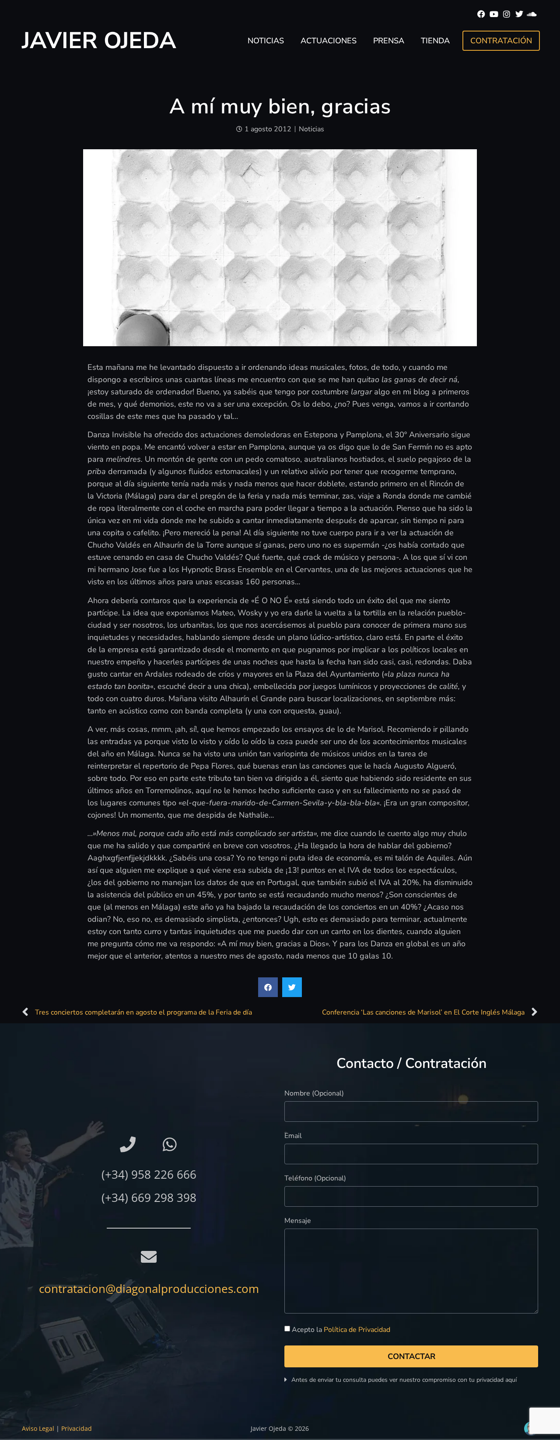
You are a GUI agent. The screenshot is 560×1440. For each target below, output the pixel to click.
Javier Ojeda (99, 40)
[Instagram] (506, 14)
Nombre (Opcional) (314, 1094)
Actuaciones (329, 40)
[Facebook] (481, 14)
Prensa (388, 40)
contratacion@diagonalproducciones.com (149, 1288)
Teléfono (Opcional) (315, 1179)
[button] (268, 987)
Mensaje (297, 1221)
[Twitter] (519, 14)
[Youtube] (494, 14)
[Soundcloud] (531, 14)
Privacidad (76, 1428)
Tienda (435, 40)
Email (293, 1136)
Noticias (266, 40)
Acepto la (341, 1330)
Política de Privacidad (357, 1330)
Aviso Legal (38, 1428)
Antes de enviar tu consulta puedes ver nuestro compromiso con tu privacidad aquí (404, 1380)
